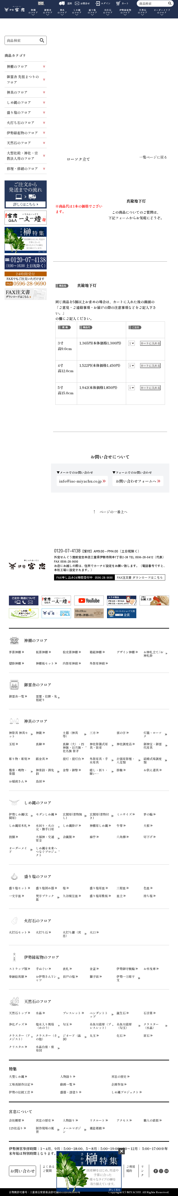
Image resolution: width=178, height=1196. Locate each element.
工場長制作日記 (19, 1084)
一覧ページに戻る (153, 157)
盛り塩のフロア (19, 112)
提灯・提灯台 (72, 758)
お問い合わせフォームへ (136, 481)
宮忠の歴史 (119, 1076)
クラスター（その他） (46, 1037)
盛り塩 (92, 11)
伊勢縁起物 (125, 11)
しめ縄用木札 (18, 825)
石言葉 (148, 1013)
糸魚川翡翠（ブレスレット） (100, 1025)
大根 (146, 825)
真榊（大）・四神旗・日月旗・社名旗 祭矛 (73, 747)
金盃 (93, 968)
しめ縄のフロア (19, 102)
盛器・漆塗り (69, 1092)
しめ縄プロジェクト (125, 1092)
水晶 (39, 1013)
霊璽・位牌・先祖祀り (46, 698)
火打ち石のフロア (21, 122)
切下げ (148, 837)
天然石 (142, 11)
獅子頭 (94, 976)
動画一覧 (66, 1084)
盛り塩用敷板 (99, 896)
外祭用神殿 (97, 663)
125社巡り (16, 1128)
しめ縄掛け (70, 825)
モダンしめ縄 (45, 814)
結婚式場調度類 (152, 760)
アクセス (123, 1120)
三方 (93, 732)
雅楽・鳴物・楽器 (18, 771)
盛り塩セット (18, 888)
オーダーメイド (162, 11)
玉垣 (12, 744)
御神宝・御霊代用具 (152, 745)
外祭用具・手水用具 (99, 760)
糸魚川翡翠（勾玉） (124, 1025)
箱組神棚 (96, 652)
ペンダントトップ (99, 1014)
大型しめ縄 (16, 1076)
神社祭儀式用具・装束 (99, 745)
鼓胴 (12, 837)
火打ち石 (42, 932)
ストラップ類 (18, 968)
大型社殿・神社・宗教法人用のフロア (22, 155)
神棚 (33, 11)
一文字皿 (15, 896)
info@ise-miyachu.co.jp (80, 481)
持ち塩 (148, 896)
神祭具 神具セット (18, 734)
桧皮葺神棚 (70, 652)
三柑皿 (121, 888)
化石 (120, 1035)
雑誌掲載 (96, 1128)
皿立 (120, 896)
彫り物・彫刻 (18, 758)
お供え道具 (151, 770)
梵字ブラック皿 (45, 897)
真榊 (39, 744)
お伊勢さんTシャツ (46, 978)
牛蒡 (120, 825)
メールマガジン (72, 1129)
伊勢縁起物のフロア (22, 132)
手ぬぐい (42, 968)
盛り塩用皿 (97, 888)
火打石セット (18, 932)
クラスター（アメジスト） (19, 1037)
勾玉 (66, 1024)
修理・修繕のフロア (22, 168)
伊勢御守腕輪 (126, 968)
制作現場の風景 (45, 1129)
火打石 (108, 11)
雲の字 (121, 732)
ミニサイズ (124, 814)
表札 (66, 968)
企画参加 (117, 1084)
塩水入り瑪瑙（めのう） (45, 1025)
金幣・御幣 (70, 770)
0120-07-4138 (67, 550)
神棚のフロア (17, 66)
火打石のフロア (37, 920)
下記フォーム (118, 217)
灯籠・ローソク (152, 734)
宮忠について (20, 1111)
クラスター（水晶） (151, 1025)
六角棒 (121, 837)
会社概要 (15, 1120)
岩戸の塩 (69, 976)
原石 (146, 1035)
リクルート (97, 1120)
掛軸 (120, 770)
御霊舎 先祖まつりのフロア (23, 79)
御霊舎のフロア (37, 684)
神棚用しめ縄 (99, 825)
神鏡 (39, 732)
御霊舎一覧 (16, 696)
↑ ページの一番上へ (110, 511)
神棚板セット (45, 663)
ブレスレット (72, 1013)
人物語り (66, 1076)
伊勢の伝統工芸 (19, 1092)
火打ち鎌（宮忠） (72, 934)
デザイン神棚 (126, 652)
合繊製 (67, 837)
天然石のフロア (19, 142)
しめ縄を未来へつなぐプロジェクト (46, 851)
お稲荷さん (16, 781)
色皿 (146, 888)
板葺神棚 (42, 652)
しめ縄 (77, 11)
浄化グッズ (16, 1024)
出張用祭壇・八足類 (126, 760)
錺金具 (40, 758)
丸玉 (93, 1035)
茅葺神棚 (15, 652)
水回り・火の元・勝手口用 (45, 827)
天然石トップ (18, 1013)
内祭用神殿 (70, 663)
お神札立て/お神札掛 (153, 653)
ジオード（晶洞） (72, 1037)
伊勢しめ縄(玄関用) (18, 816)
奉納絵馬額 (16, 976)
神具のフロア (17, 92)
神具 (62, 11)
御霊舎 (48, 11)
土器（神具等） (70, 734)
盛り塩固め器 (45, 888)
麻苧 (93, 837)
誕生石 (121, 1013)
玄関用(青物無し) (72, 816)
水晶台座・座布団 (45, 1048)
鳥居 (39, 781)
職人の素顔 (151, 1120)
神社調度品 (124, 744)
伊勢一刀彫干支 (126, 978)
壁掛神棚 (15, 663)
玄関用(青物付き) (99, 816)
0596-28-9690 (104, 577)
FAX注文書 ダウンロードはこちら (140, 577)
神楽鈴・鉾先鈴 (45, 771)
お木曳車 (149, 968)
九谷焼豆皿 (70, 896)
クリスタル (16, 1047)
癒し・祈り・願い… (99, 771)
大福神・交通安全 (45, 838)
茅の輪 (148, 814)
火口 (93, 932)
